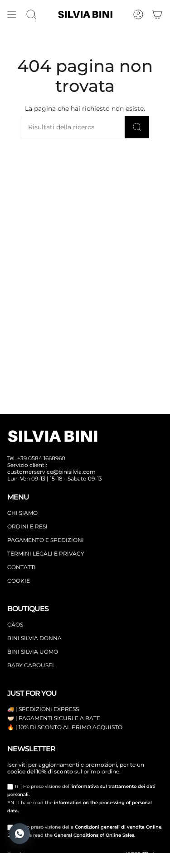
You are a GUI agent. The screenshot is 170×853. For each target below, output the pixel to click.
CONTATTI (21, 567)
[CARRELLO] (157, 14)
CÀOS (15, 624)
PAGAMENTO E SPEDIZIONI (45, 540)
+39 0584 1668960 (41, 458)
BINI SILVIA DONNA (34, 638)
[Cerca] (137, 127)
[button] (31, 14)
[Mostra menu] (12, 14)
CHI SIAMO (22, 512)
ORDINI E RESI (27, 526)
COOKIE (18, 580)
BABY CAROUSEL (31, 665)
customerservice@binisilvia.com (51, 471)
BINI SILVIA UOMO (32, 651)
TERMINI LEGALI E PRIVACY (45, 553)
